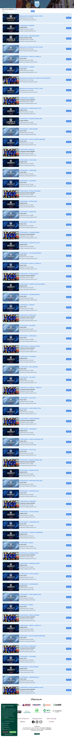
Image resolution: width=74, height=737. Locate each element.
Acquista (69, 17)
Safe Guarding (51, 719)
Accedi (67, 4)
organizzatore (48, 729)
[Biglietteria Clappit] (37, 734)
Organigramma (37, 719)
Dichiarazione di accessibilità (37, 730)
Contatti (51, 722)
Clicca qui (49, 727)
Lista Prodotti (60, 4)
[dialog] (2, 736)
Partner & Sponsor (22, 719)
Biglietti (22, 722)
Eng (72, 4)
